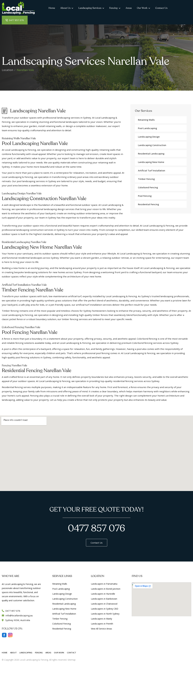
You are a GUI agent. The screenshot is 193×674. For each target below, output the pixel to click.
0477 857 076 (16, 20)
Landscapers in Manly (101, 618)
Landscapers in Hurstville (103, 593)
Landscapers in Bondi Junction (105, 588)
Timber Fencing (146, 178)
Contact (71, 652)
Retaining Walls (146, 119)
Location (7, 70)
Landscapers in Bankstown (104, 598)
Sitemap (72, 659)
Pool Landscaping (147, 128)
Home (52, 8)
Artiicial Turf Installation (151, 170)
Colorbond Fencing (148, 187)
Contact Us (161, 8)
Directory (80, 659)
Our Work (142, 8)
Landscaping (25, 652)
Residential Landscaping (151, 153)
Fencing (113, 8)
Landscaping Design (149, 136)
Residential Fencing (148, 204)
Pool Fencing (145, 195)
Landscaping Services (89, 8)
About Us (65, 8)
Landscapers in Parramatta (104, 583)
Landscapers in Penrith (102, 623)
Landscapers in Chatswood (104, 603)
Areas (129, 8)
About (13, 652)
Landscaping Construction (152, 145)
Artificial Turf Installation (64, 613)
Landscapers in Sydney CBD (104, 608)
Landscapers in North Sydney (105, 613)
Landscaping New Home (151, 162)
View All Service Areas (101, 628)
